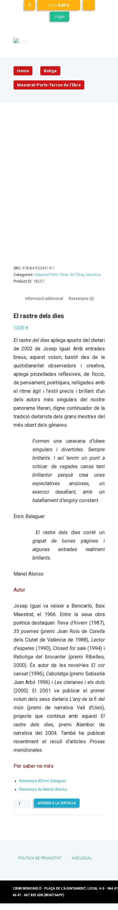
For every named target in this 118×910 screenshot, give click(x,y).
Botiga (50, 70)
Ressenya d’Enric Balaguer (42, 781)
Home (23, 70)
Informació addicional (44, 298)
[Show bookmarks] (89, 5)
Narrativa (93, 275)
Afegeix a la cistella (57, 803)
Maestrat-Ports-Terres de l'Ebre (49, 85)
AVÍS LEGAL (82, 858)
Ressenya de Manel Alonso (43, 789)
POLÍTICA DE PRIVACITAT (39, 858)
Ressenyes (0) (81, 298)
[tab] (44, 299)
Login (59, 16)
